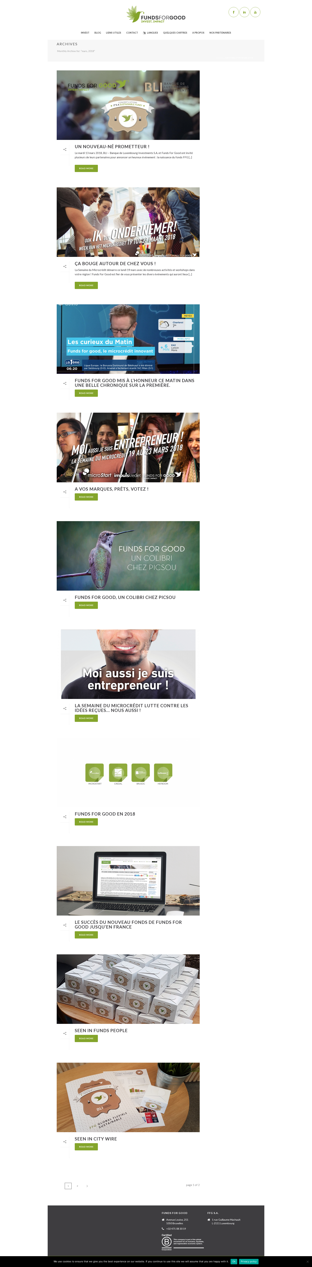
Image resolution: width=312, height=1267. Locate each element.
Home (219, 58)
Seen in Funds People (101, 1030)
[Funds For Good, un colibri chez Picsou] (128, 556)
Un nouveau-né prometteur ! (112, 146)
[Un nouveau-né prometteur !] (128, 105)
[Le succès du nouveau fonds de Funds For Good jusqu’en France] (128, 881)
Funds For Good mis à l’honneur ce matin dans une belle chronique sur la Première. (134, 383)
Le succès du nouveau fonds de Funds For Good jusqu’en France (128, 924)
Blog (97, 32)
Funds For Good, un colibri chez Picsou (125, 597)
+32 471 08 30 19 (176, 1228)
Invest (85, 32)
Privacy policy (249, 1261)
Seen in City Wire (96, 1138)
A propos (198, 32)
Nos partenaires (220, 32)
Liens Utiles (113, 32)
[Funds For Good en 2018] (128, 772)
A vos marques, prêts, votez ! (112, 489)
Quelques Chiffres (175, 32)
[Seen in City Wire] (128, 1097)
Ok (234, 1261)
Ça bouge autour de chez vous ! (115, 263)
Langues (152, 32)
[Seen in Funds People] (128, 989)
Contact (132, 32)
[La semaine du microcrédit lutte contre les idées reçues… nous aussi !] (128, 664)
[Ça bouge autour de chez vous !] (128, 222)
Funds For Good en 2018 (105, 813)
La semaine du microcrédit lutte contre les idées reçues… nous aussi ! (131, 708)
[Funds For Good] (156, 14)
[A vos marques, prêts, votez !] (128, 447)
